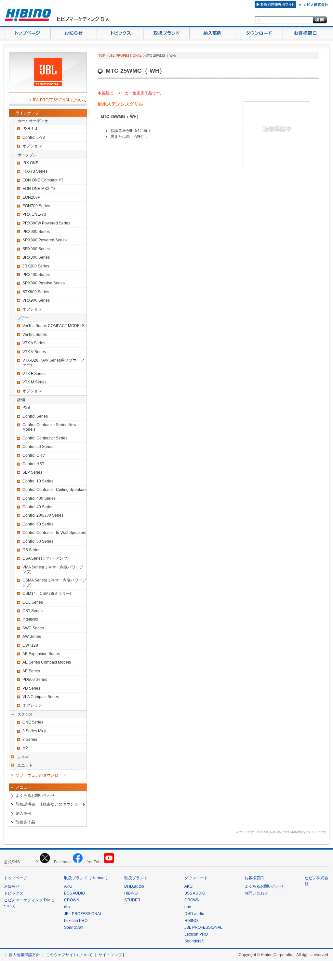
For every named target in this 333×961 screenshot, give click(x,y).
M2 (25, 748)
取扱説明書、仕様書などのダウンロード (51, 804)
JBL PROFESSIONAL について (59, 100)
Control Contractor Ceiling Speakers (54, 489)
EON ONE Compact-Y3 (42, 180)
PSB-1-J (29, 128)
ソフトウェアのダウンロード (41, 775)
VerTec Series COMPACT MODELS (53, 325)
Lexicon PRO (75, 920)
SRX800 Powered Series (44, 240)
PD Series (31, 688)
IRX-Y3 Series (34, 171)
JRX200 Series (35, 266)
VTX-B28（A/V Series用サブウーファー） (53, 362)
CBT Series (32, 611)
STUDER (132, 900)
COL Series (32, 602)
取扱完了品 (25, 822)
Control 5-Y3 (33, 137)
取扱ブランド (136, 878)
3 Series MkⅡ (34, 731)
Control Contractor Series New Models (49, 427)
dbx (67, 907)
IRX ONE (30, 163)
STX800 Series (35, 292)
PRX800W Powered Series (46, 223)
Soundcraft (73, 927)
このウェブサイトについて (69, 955)
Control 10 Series (37, 481)
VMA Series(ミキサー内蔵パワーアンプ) (52, 569)
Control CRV (33, 455)
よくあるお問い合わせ (35, 795)
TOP (102, 55)
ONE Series (32, 722)
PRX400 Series (36, 274)
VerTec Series (34, 334)
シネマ (23, 757)
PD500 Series (34, 679)
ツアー (23, 318)
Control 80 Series (37, 541)
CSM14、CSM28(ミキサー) (46, 593)
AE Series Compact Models (46, 662)
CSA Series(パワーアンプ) (45, 558)
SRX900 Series (36, 249)
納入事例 (23, 813)
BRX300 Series (36, 257)
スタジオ (25, 714)
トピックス (13, 893)
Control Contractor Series (44, 438)
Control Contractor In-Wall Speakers (54, 532)
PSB (26, 407)
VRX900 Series (36, 300)
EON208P (31, 197)
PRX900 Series (36, 231)
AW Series (31, 636)
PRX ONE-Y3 (34, 214)
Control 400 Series (39, 498)
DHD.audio (134, 886)
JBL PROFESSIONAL (125, 55)
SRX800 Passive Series (43, 283)
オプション (32, 146)
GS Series (31, 550)
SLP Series (32, 472)
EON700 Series (36, 206)
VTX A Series (33, 343)
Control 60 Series (37, 524)
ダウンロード (196, 878)
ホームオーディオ (32, 121)
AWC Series (33, 628)
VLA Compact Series (40, 697)
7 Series (29, 739)
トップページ (15, 878)
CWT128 (30, 645)
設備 (21, 399)
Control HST (33, 464)
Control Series (35, 416)
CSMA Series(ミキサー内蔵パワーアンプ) (54, 582)
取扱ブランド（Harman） (87, 878)
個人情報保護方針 (24, 955)
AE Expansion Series (41, 654)
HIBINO (131, 893)
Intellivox (30, 619)
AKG (68, 886)
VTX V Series (34, 352)
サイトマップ (110, 955)
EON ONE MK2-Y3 (39, 188)
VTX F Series (34, 373)
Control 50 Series (37, 446)
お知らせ (12, 886)
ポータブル (27, 155)
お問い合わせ (256, 893)
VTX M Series (34, 382)
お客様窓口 (254, 878)
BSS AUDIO (74, 893)
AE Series (31, 671)
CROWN (71, 900)
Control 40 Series (37, 507)
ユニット (25, 765)
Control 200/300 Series (42, 515)
